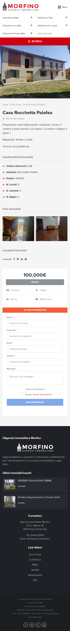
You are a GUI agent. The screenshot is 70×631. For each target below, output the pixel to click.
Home (5, 104)
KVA (40, 603)
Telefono (11, 356)
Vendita (35, 569)
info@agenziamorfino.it (38, 538)
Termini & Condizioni (35, 389)
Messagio (11, 368)
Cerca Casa (15, 104)
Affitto (35, 564)
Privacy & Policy (51, 613)
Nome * (10, 317)
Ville (35, 580)
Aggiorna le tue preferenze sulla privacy (35, 610)
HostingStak (40, 606)
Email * (10, 343)
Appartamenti (35, 575)
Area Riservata (35, 617)
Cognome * (12, 330)
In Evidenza (35, 559)
